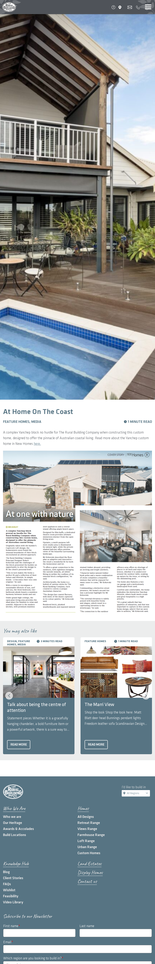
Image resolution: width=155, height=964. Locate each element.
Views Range (87, 829)
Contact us (87, 881)
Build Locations (14, 835)
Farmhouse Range (91, 835)
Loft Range (86, 841)
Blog (6, 872)
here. (37, 444)
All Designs (86, 817)
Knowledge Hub (16, 863)
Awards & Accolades (18, 829)
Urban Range (87, 847)
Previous (9, 696)
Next (146, 696)
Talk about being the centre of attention (36, 707)
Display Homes (90, 872)
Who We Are (14, 808)
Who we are (12, 817)
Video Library (13, 902)
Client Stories (13, 878)
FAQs (7, 884)
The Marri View (99, 704)
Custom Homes (89, 853)
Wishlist (9, 890)
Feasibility (10, 896)
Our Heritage (12, 823)
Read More (18, 745)
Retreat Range (89, 823)
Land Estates (90, 863)
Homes (83, 808)
